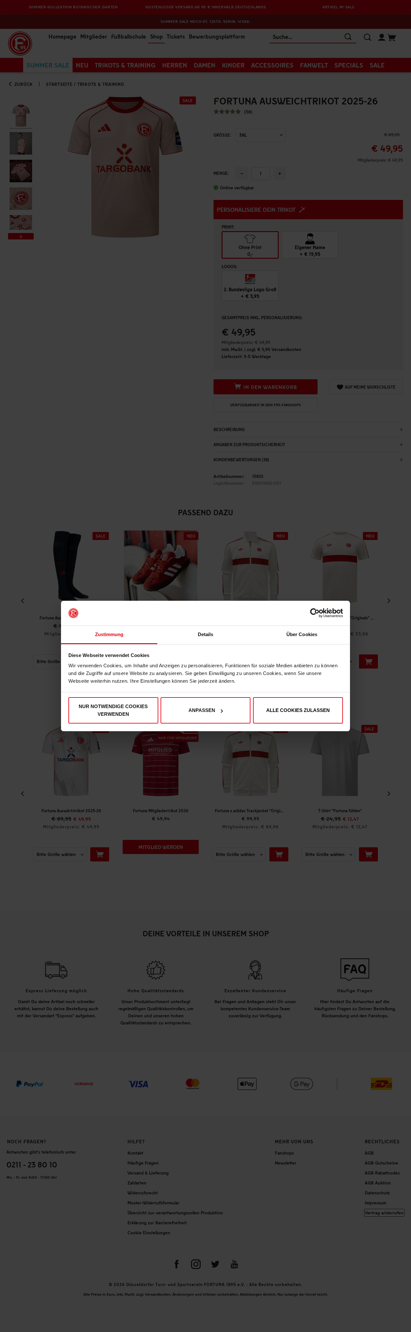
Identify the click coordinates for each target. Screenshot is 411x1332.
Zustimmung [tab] (109, 634)
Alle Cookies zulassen (298, 710)
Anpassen (201, 710)
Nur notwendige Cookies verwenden (113, 710)
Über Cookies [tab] (301, 634)
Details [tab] (206, 634)
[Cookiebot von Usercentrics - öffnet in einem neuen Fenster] (315, 613)
